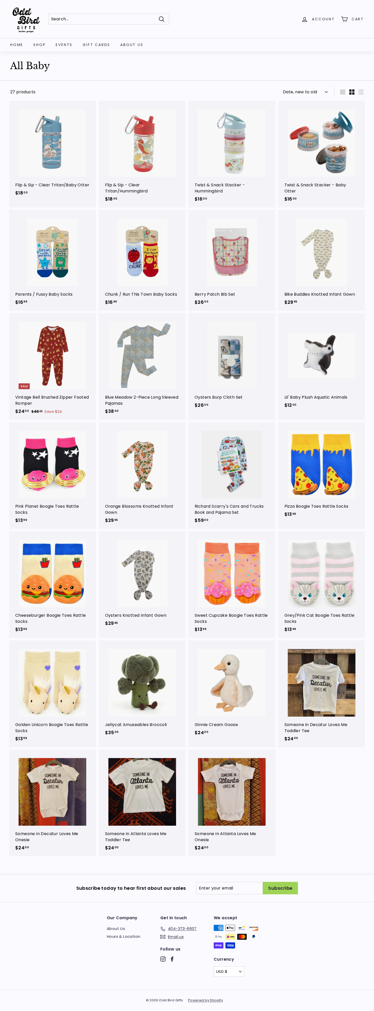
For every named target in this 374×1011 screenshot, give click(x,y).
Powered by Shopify (205, 1000)
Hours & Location (123, 936)
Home (16, 44)
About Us (131, 44)
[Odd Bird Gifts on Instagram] (163, 959)
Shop (39, 44)
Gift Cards (96, 44)
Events (64, 44)
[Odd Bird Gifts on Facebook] (172, 959)
